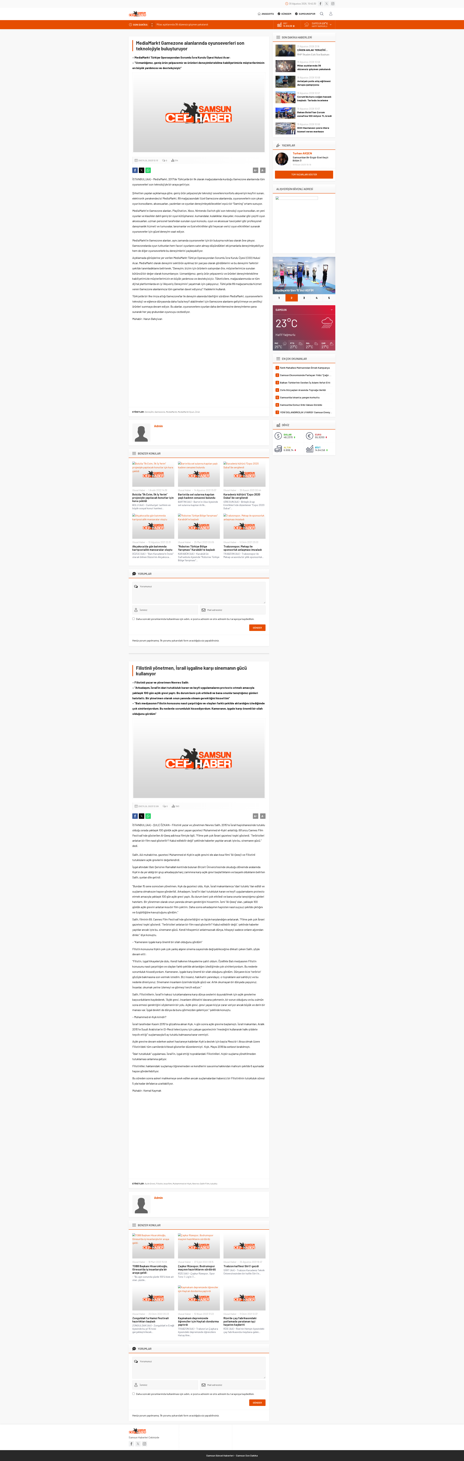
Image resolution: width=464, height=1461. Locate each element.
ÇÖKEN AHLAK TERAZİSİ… (312, 49)
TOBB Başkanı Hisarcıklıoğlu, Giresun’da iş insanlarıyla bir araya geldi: (150, 1269)
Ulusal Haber (138, 490)
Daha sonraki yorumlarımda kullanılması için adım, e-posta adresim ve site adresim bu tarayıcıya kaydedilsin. (195, 618)
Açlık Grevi (150, 1183)
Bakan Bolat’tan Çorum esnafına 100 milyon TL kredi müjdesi (314, 116)
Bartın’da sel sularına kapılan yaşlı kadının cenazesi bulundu (196, 496)
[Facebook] (320, 3)
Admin (158, 426)
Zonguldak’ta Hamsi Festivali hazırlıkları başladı (150, 1319)
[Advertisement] (199, 363)
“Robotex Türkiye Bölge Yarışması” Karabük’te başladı (196, 548)
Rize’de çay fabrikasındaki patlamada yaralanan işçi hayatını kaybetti (239, 1321)
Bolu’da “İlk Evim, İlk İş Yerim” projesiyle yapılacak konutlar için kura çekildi (153, 498)
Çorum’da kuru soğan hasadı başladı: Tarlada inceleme (314, 98)
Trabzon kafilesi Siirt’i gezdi (241, 1266)
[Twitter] (326, 3)
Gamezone (160, 411)
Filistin (159, 1183)
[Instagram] (332, 3)
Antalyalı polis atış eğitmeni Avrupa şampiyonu (182, 24)
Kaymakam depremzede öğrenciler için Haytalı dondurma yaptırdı (198, 1321)
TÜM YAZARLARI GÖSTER (304, 174)
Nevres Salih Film (201, 1183)
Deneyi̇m (149, 411)
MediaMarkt (171, 411)
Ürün (197, 411)
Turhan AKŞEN (302, 153)
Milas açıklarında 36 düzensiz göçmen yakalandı (314, 67)
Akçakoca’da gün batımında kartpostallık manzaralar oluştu (152, 548)
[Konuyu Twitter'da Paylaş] (141, 170)
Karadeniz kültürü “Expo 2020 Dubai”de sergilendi (241, 496)
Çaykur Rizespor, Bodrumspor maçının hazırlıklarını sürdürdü (197, 1267)
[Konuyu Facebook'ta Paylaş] (135, 170)
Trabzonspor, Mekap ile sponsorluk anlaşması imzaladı (242, 548)
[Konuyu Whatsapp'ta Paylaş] (148, 170)
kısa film (168, 1183)
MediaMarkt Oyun (186, 411)
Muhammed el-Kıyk (182, 1183)
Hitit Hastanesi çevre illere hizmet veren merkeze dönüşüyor (313, 131)
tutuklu (213, 1183)
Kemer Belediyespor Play (292, 290)
